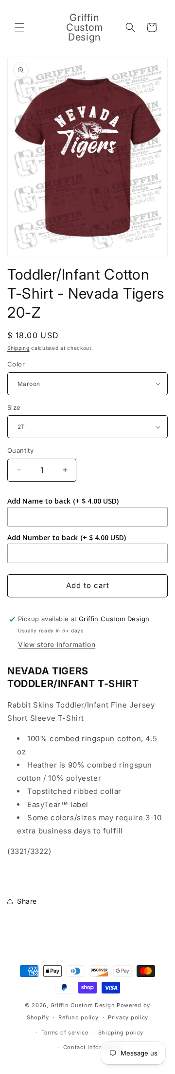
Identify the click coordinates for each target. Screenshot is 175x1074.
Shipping (18, 348)
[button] (19, 27)
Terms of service (64, 1032)
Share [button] (27, 901)
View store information (56, 644)
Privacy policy (128, 1017)
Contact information (92, 1047)
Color (16, 364)
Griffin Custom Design (83, 1005)
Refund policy (78, 1017)
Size (14, 407)
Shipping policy (121, 1032)
